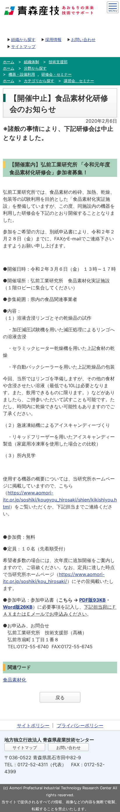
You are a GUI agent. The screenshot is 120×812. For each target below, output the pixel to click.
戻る (60, 697)
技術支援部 (58, 61)
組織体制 (31, 61)
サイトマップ (23, 46)
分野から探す (35, 68)
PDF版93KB (92, 600)
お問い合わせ (83, 39)
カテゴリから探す (39, 80)
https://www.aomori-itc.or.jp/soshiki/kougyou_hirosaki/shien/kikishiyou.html (60, 500)
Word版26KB (18, 607)
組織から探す (23, 39)
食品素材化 (14, 680)
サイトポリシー (33, 725)
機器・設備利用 (21, 74)
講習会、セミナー (79, 80)
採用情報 (53, 39)
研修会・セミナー (56, 74)
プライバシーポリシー (80, 725)
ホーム (8, 61)
